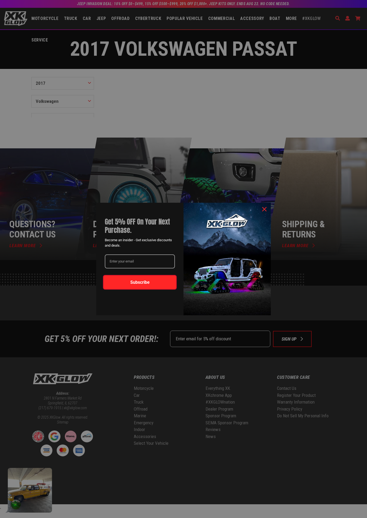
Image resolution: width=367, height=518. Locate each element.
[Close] (264, 209)
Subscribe (140, 282)
